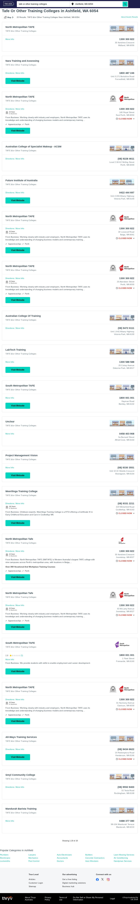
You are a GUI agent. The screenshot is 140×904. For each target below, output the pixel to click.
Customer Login (36, 883)
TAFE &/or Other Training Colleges (20, 31)
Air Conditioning (121, 858)
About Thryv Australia (30, 898)
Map (9, 17)
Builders (89, 855)
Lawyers (32, 855)
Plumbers (4, 855)
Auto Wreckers (91, 861)
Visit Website (17, 81)
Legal (112, 898)
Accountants (62, 858)
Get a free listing (69, 879)
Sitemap (32, 886)
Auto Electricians (64, 855)
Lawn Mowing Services (124, 855)
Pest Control (33, 861)
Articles (32, 879)
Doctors (60, 861)
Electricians (5, 858)
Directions (9, 73)
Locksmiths (5, 861)
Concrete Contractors (94, 858)
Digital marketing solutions (74, 883)
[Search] (125, 4)
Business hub (68, 886)
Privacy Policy (48, 898)
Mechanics (33, 858)
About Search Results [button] (129, 17)
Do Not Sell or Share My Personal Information (88, 898)
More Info (9, 39)
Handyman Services (123, 861)
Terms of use (63, 898)
